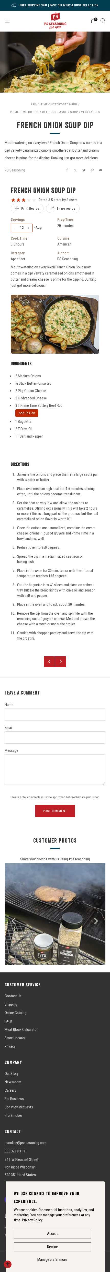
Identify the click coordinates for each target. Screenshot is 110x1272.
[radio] (13, 200)
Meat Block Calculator (21, 1029)
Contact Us (13, 996)
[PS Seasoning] (55, 20)
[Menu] (7, 20)
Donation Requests (19, 1107)
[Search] (102, 20)
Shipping (11, 1004)
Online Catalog (15, 1012)
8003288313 (15, 1151)
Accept (52, 1233)
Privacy (10, 1046)
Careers (10, 1090)
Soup (74, 112)
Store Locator (15, 1038)
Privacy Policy (32, 1220)
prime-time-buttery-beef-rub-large (38, 112)
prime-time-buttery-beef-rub (54, 104)
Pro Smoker (13, 1115)
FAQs (9, 1021)
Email (9, 727)
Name (9, 704)
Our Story (11, 1073)
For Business (14, 1098)
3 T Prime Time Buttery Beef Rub (38, 405)
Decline (52, 1247)
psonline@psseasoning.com (26, 1142)
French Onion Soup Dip (43, 190)
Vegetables (90, 112)
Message (11, 750)
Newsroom (13, 1082)
